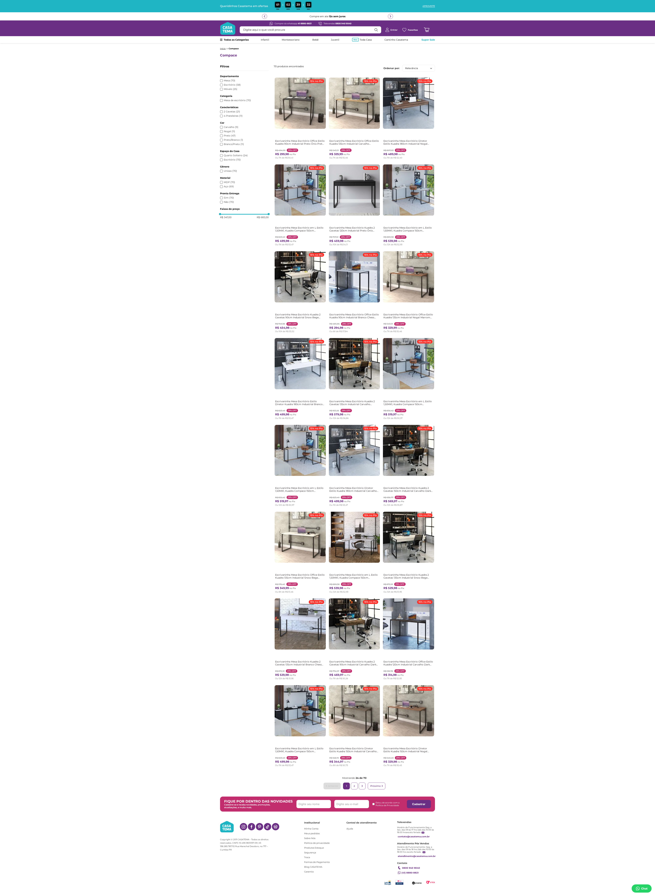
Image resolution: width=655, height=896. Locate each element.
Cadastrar (418, 804)
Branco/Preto (234, 144)
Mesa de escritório (237, 100)
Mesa (229, 80)
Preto (230, 135)
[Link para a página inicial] (223, 48)
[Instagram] (243, 826)
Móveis (230, 89)
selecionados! (371, 16)
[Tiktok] (267, 826)
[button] (244, 76)
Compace (234, 48)
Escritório (232, 84)
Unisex (230, 171)
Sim (229, 197)
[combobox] (310, 29)
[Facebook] (251, 826)
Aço (229, 186)
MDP (229, 182)
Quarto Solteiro (236, 155)
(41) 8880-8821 (410, 872)
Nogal (229, 131)
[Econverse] (417, 882)
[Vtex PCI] (399, 882)
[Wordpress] (275, 826)
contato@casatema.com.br (414, 836)
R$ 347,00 (225, 217)
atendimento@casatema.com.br (417, 856)
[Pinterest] (259, 826)
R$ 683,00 (263, 217)
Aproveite (429, 6)
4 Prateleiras (233, 115)
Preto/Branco (233, 140)
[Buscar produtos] (376, 29)
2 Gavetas (232, 111)
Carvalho (231, 127)
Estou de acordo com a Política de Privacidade (387, 804)
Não (229, 202)
